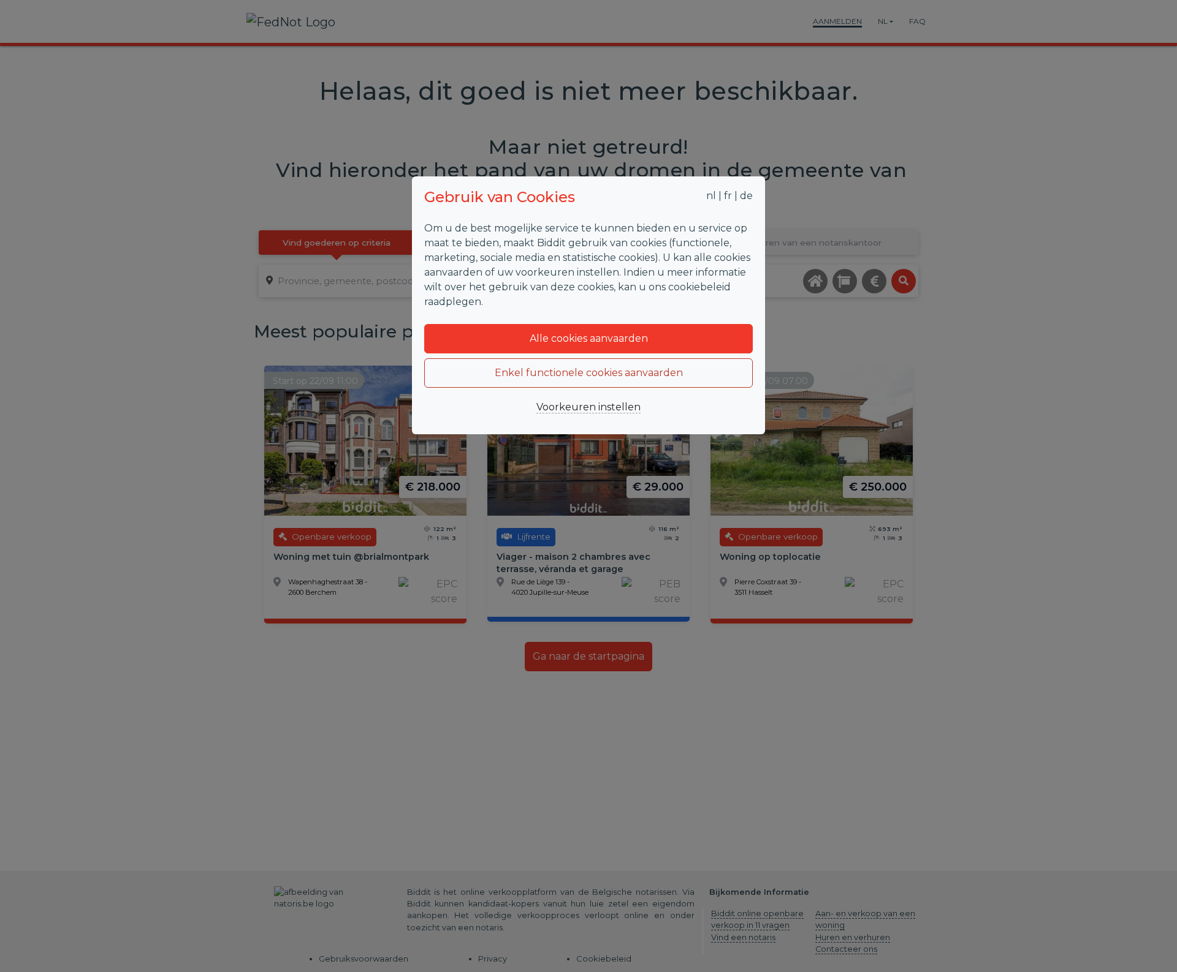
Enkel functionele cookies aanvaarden (589, 373)
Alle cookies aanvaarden (589, 338)
